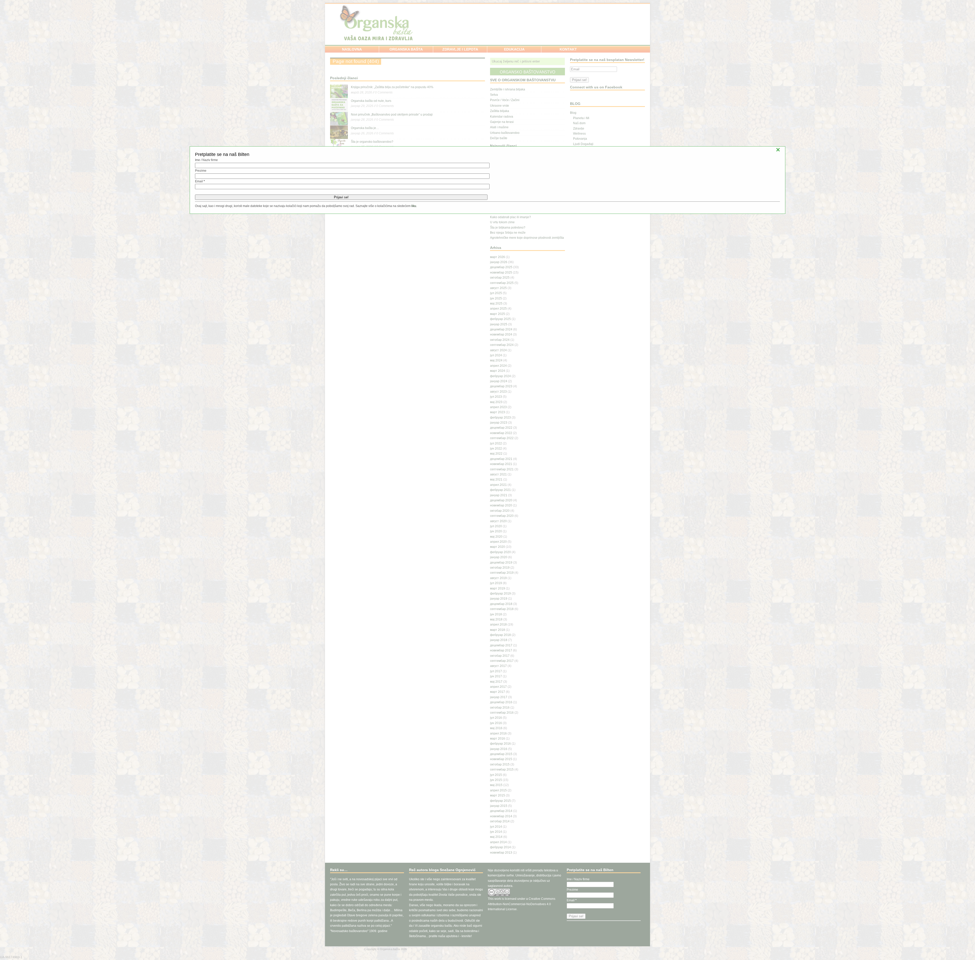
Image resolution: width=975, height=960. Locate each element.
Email (200, 181)
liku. (414, 206)
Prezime (200, 170)
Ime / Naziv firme (206, 160)
